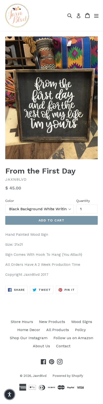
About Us (41, 346)
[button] (9, 394)
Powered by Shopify (67, 376)
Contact (63, 346)
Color (9, 201)
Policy (80, 329)
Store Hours (22, 321)
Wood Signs (81, 321)
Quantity (83, 201)
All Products (57, 329)
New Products (52, 321)
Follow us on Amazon (73, 338)
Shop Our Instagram (28, 338)
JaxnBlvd (39, 376)
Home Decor (28, 329)
